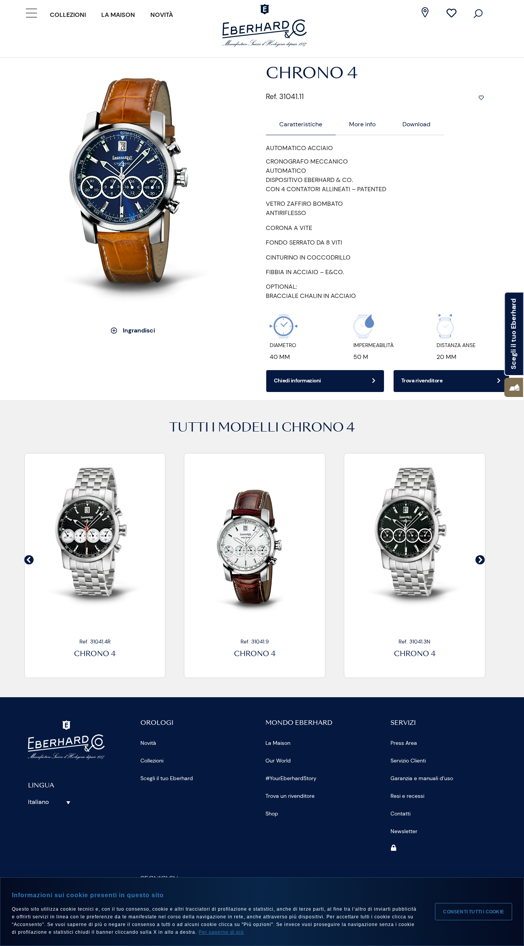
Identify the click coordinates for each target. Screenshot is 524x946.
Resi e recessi (407, 795)
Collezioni (68, 15)
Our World (278, 760)
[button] (29, 560)
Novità (161, 15)
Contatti (400, 813)
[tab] (301, 124)
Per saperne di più (221, 932)
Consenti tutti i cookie (473, 912)
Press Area (404, 742)
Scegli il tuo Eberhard (166, 778)
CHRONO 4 (318, 428)
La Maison (118, 15)
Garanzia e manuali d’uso (422, 778)
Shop (271, 813)
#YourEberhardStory (290, 778)
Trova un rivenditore (290, 795)
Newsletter (404, 831)
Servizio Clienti (408, 760)
